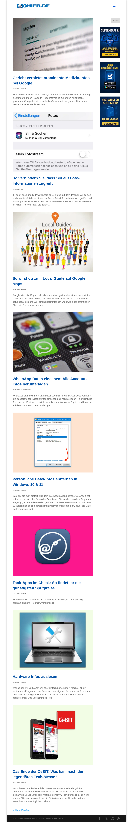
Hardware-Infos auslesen (35, 676)
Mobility (23, 782)
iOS (22, 189)
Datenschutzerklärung (53, 818)
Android (23, 289)
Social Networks (26, 389)
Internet (23, 88)
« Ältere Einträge (21, 810)
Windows (23, 490)
